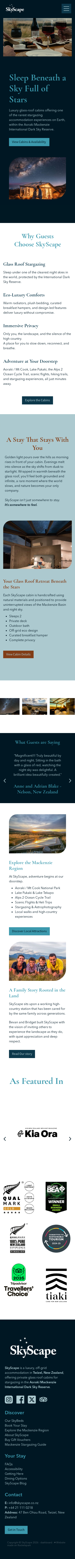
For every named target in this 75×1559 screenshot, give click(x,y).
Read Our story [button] (22, 1054)
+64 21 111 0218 (20, 1508)
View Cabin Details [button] (18, 654)
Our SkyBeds (14, 1421)
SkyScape (27, 1542)
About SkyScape (17, 1435)
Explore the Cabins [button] (37, 400)
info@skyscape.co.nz (21, 1503)
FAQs (9, 1464)
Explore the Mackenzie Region (27, 1430)
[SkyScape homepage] (33, 8)
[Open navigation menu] (66, 8)
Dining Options (16, 1478)
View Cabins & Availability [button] (29, 142)
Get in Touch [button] (16, 1530)
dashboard (46, 1542)
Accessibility (14, 1469)
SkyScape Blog (15, 1483)
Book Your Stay (16, 1425)
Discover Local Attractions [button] (29, 931)
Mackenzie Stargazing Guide (25, 1444)
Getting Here (14, 1474)
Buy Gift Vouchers (17, 1440)
